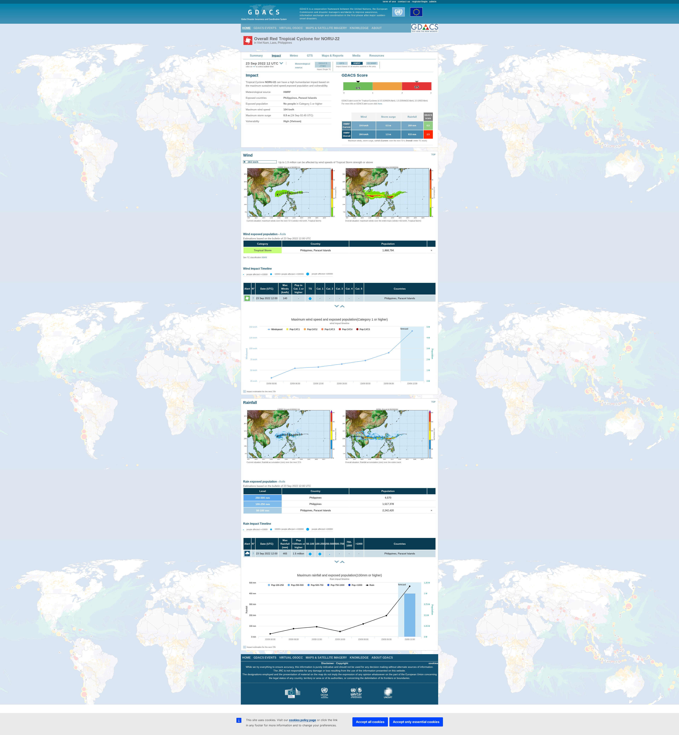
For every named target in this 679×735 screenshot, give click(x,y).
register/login (420, 1)
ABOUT (377, 28)
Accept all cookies (370, 722)
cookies (433, 663)
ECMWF (372, 63)
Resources (376, 55)
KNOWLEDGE (359, 28)
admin (432, 1)
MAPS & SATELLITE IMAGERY (326, 28)
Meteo (294, 55)
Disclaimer (327, 663)
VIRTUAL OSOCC (291, 28)
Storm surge (388, 116)
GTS (310, 55)
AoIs (283, 234)
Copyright (342, 663)
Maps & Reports (332, 55)
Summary (256, 55)
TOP (433, 154)
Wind (364, 116)
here (380, 104)
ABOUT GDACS (382, 657)
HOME (246, 28)
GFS (342, 63)
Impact (276, 55)
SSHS (264, 257)
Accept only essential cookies (416, 722)
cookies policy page (302, 720)
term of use (389, 1)
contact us (404, 1)
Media (356, 55)
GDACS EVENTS (265, 28)
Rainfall (412, 116)
